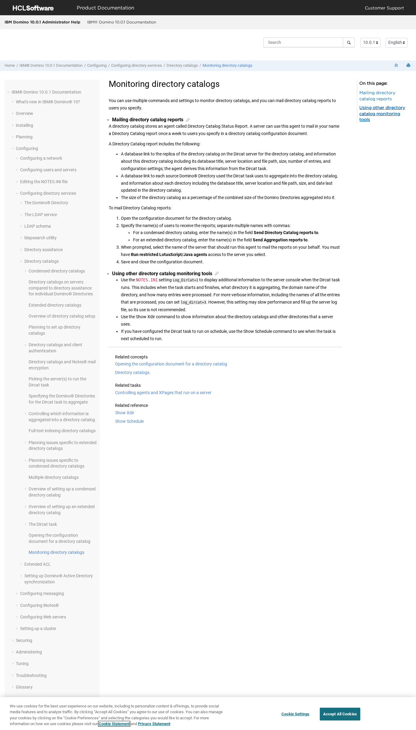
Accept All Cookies (340, 714)
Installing (24, 125)
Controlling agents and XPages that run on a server (163, 392)
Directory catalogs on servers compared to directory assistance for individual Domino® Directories (61, 288)
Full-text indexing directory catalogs (62, 430)
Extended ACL (37, 564)
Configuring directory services (136, 65)
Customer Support (384, 7)
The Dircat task (43, 524)
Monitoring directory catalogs (227, 65)
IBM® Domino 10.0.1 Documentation (121, 22)
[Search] (349, 42)
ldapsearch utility (40, 237)
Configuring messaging (42, 593)
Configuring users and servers (48, 169)
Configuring (97, 65)
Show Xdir (124, 412)
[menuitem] (121, 22)
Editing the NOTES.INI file (44, 181)
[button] (9, 92)
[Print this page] (409, 65)
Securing (24, 640)
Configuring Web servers (43, 616)
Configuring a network (41, 158)
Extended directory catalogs (55, 305)
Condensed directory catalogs (57, 271)
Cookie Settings (295, 714)
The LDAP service (40, 214)
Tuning (22, 663)
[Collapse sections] (397, 65)
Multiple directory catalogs (54, 477)
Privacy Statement (154, 723)
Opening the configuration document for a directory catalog (171, 363)
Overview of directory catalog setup (62, 316)
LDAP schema (37, 226)
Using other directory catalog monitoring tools (382, 113)
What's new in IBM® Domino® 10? (48, 101)
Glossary (24, 687)
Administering (29, 652)
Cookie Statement (114, 723)
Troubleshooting (31, 675)
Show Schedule (129, 421)
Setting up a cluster (38, 628)
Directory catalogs (182, 65)
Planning (24, 136)
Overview (24, 113)
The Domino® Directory (46, 202)
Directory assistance (43, 249)
